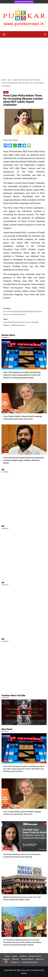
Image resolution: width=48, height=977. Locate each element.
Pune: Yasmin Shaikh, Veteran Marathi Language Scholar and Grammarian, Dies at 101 (22, 417)
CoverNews (34, 970)
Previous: (22, 311)
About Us (39, 959)
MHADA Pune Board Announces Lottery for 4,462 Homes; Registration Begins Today (22, 898)
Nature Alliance (27, 959)
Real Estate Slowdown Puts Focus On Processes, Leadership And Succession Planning (22, 855)
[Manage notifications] (6, 961)
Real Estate (7, 848)
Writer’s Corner (35, 956)
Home (7, 956)
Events (6, 934)
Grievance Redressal (30, 962)
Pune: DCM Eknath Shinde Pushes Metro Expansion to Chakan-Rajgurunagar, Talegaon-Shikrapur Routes (23, 460)
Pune (5, 92)
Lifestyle (6, 959)
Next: (21, 322)
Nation (15, 956)
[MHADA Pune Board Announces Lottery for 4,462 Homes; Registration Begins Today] (24, 879)
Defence (23, 956)
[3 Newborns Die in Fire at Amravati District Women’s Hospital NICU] (24, 712)
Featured (15, 959)
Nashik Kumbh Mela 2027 (24, 2)
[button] (4, 34)
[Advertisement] (24, 57)
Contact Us (14, 962)
